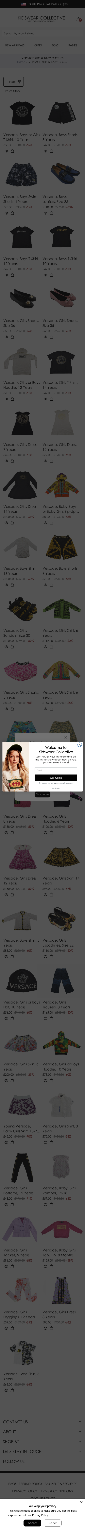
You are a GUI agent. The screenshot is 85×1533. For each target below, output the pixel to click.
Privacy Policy (40, 1515)
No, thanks (56, 788)
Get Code (56, 777)
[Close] (81, 1502)
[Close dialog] (79, 744)
